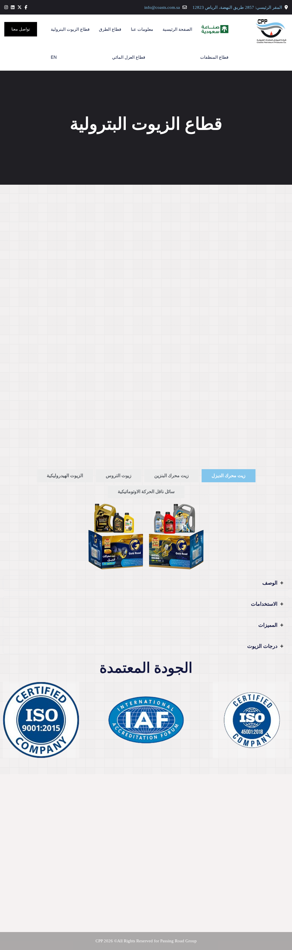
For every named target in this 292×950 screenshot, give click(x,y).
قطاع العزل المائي (128, 57)
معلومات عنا (142, 29)
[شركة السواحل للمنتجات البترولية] (259, 29)
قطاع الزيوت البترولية (70, 29)
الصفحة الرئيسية (177, 29)
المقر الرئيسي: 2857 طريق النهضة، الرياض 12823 (237, 7)
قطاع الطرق (110, 29)
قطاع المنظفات (214, 57)
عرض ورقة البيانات (116, 448)
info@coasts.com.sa (162, 7)
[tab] (229, 475)
